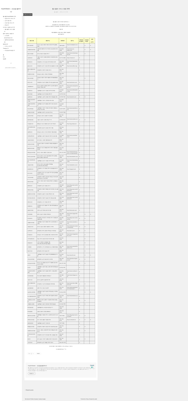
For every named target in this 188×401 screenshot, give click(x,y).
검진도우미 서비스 (10, 18)
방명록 (4, 59)
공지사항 (8, 20)
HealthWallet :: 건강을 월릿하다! (37, 365)
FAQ (7, 25)
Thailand (6, 48)
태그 (4, 56)
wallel (96, 399)
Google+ (44, 399)
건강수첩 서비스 (9, 22)
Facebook (36, 399)
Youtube (40, 399)
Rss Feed (27, 399)
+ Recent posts (29, 390)
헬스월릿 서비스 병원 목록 (61, 9)
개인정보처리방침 (10, 50)
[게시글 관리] (33, 354)
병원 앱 (5, 44)
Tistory (87, 399)
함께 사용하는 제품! (8, 33)
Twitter (32, 399)
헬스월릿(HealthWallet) (9, 16)
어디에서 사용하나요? (9, 27)
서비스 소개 (8, 46)
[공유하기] (31, 354)
